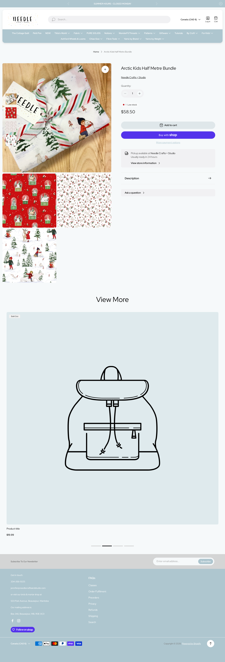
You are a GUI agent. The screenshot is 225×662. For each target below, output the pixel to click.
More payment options (168, 142)
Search (92, 622)
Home (96, 51)
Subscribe (206, 561)
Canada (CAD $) (189, 19)
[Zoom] (105, 69)
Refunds (93, 610)
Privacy (92, 603)
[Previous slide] (68, 4)
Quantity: (126, 85)
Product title (13, 528)
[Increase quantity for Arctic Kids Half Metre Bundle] (139, 93)
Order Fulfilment (97, 591)
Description (132, 178)
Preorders (93, 597)
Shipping (93, 616)
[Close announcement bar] (221, 4)
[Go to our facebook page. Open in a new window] (12, 621)
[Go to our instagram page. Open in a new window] (19, 621)
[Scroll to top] (210, 643)
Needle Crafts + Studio (133, 77)
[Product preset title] (112, 418)
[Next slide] (156, 4)
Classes (92, 585)
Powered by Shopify (191, 643)
